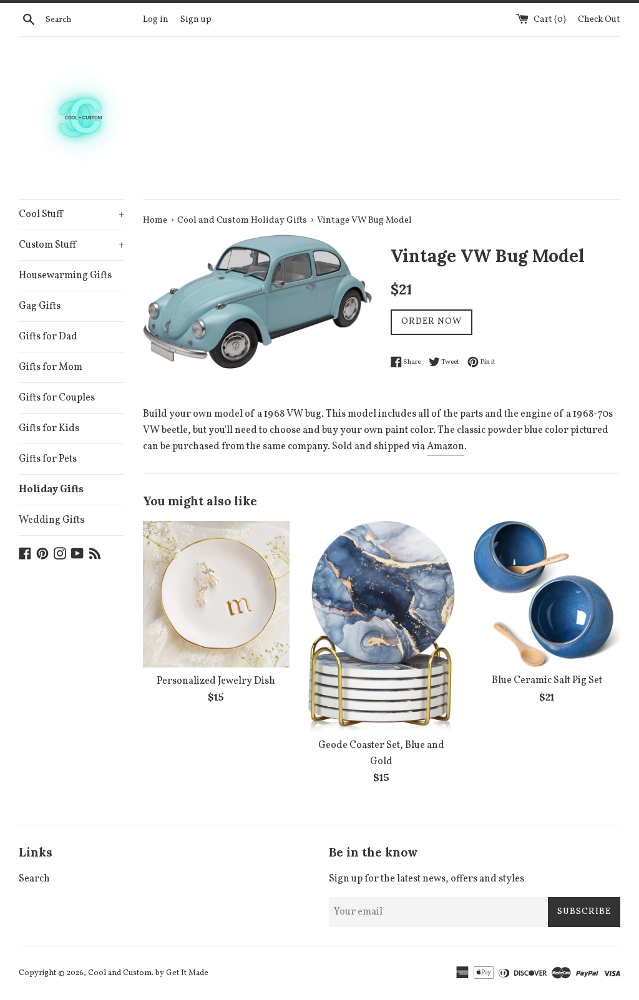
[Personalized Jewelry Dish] (216, 594)
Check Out (599, 19)
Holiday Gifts (51, 490)
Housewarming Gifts (65, 276)
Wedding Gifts (51, 520)
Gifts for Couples (57, 398)
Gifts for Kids (49, 428)
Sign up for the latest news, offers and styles (426, 879)
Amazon (445, 447)
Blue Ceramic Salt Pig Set (547, 680)
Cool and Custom (120, 973)
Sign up (196, 19)
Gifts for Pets (48, 459)
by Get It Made (181, 973)
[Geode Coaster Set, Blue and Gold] (381, 626)
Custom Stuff (71, 245)
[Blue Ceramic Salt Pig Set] (547, 594)
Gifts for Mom (50, 367)
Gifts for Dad (48, 337)
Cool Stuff (71, 214)
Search (34, 879)
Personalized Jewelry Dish (216, 681)
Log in (155, 19)
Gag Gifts (40, 306)
